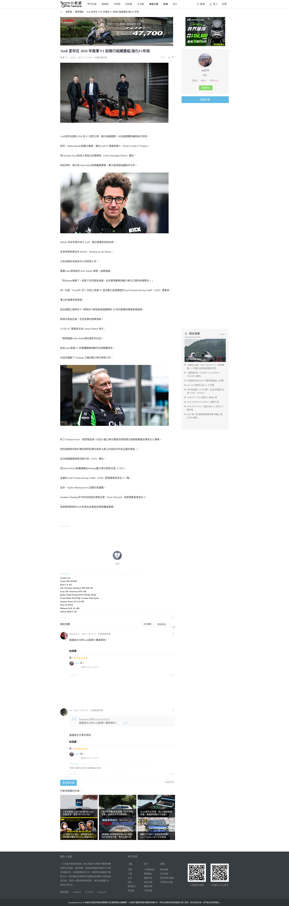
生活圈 (140, 4)
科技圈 (128, 4)
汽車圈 (116, 4)
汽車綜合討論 (166, 882)
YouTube (89, 892)
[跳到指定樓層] (173, 627)
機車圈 (105, 4)
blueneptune (74, 634)
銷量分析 (148, 878)
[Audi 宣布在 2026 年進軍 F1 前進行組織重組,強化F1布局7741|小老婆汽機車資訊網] (114, 395)
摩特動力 (132, 886)
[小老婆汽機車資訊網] (71, 7)
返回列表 (169, 781)
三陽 (130, 874)
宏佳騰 (131, 890)
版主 (205, 75)
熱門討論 (91, 4)
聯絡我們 (64, 892)
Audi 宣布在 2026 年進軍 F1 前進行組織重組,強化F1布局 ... (113, 12)
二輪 (130, 864)
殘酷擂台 (148, 874)
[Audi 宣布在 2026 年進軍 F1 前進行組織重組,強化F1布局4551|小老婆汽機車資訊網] (114, 93)
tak (70, 710)
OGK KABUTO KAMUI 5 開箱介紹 (203, 402)
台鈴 (130, 882)
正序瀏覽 (147, 624)
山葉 (130, 878)
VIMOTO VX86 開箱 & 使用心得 (202, 397)
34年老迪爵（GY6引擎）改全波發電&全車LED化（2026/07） (205, 391)
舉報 (172, 618)
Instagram (102, 892)
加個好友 (206, 88)
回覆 (65, 618)
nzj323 (73, 57)
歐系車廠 (164, 869)
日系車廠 (164, 874)
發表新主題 (68, 782)
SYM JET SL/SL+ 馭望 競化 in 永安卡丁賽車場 (205, 408)
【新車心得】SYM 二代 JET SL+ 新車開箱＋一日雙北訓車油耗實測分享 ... (205, 366)
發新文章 (205, 99)
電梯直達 (161, 624)
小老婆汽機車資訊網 (61, 12)
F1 (67, 57)
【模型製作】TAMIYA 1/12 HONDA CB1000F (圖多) (203, 374)
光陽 (130, 869)
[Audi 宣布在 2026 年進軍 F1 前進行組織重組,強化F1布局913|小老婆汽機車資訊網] (114, 203)
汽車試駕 (148, 890)
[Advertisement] (140, 692)
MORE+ (222, 334)
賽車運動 (79, 12)
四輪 (162, 864)
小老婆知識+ (150, 869)
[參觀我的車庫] (205, 66)
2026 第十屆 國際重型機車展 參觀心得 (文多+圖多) (204, 416)
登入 (215, 4)
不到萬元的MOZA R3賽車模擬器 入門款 (205, 381)
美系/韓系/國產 (167, 878)
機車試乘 (148, 886)
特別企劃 (148, 882)
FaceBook (77, 892)
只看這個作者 (100, 57)
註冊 (224, 4)
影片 (175, 4)
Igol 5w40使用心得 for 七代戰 (200, 385)
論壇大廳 (153, 4)
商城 (165, 4)
